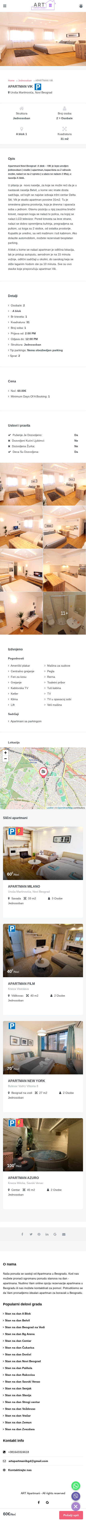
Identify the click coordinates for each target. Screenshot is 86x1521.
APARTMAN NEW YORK (26, 1081)
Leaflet (50, 807)
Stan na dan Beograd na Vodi (25, 1327)
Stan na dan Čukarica (19, 1347)
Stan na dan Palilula (18, 1368)
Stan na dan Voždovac (20, 1408)
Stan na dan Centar (18, 1340)
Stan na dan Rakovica (20, 1374)
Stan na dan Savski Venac (22, 1381)
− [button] (5, 758)
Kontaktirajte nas (20, 1470)
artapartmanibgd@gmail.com (28, 1461)
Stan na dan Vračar (18, 1415)
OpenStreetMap (65, 807)
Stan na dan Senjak (18, 1388)
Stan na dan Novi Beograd (23, 1361)
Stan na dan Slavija (18, 1395)
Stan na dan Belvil (17, 1320)
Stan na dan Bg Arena (20, 1334)
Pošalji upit (71, 1515)
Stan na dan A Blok (18, 1313)
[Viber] (75, 1496)
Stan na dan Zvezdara (20, 1429)
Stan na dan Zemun (18, 1422)
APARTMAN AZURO (23, 1178)
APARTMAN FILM (21, 983)
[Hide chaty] (75, 1506)
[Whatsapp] (75, 1485)
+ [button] (5, 752)
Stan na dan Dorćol (18, 1354)
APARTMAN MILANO (24, 886)
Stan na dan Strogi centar (22, 1402)
